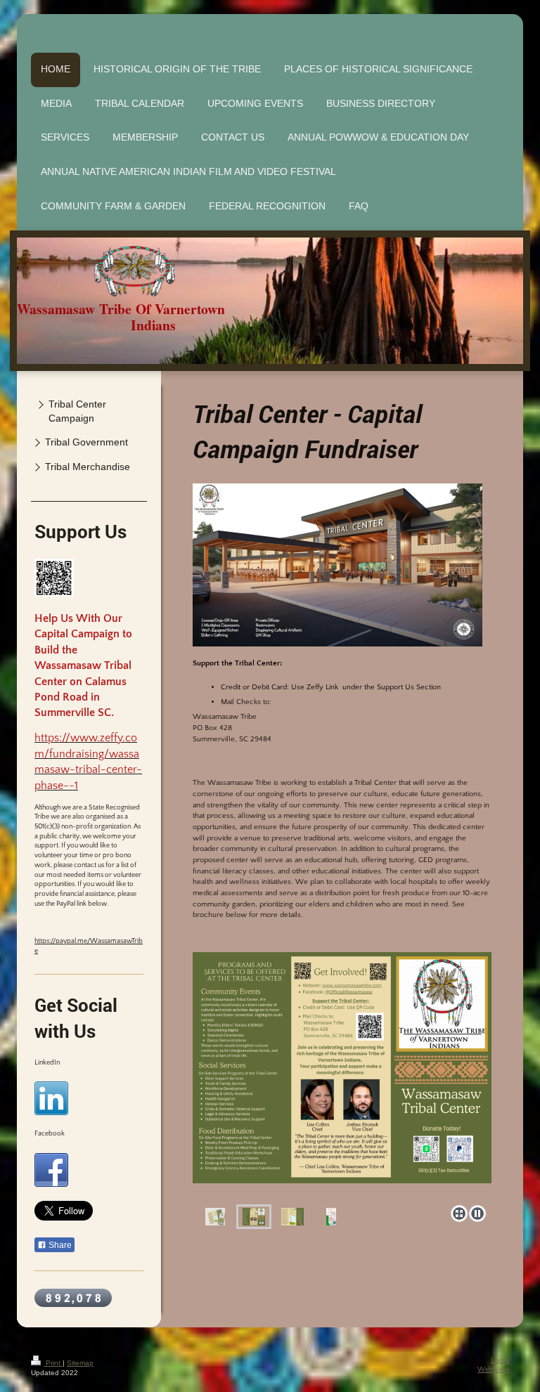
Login (500, 1360)
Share (59, 1245)
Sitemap (80, 1363)
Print (53, 1363)
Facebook (49, 1134)
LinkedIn (47, 1063)
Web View (493, 1370)
